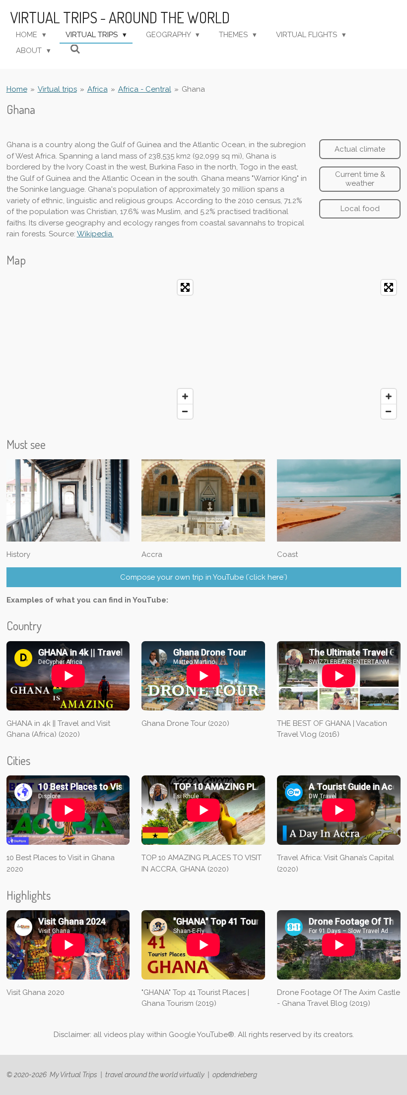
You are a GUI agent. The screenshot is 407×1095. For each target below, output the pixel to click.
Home (16, 89)
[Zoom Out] (185, 411)
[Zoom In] (185, 396)
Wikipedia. (95, 233)
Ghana (193, 89)
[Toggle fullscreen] (185, 287)
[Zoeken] (75, 49)
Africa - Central (144, 89)
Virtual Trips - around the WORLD (120, 17)
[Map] (102, 349)
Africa (97, 89)
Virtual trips (57, 89)
